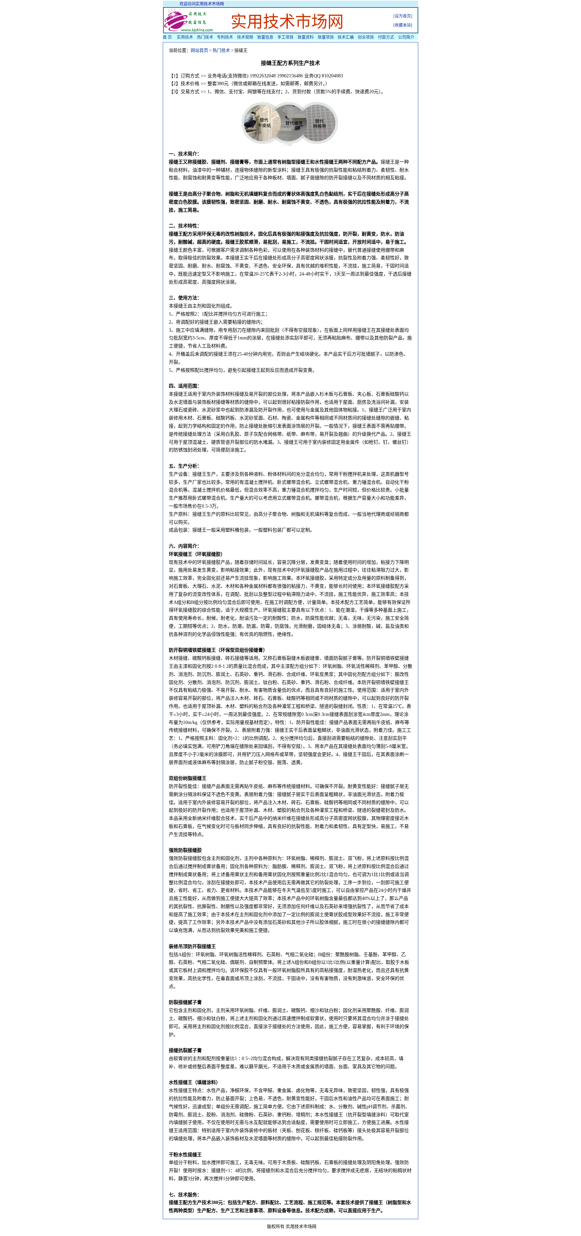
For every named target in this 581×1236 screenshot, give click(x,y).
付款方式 (386, 37)
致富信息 (265, 37)
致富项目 (326, 37)
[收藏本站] (402, 25)
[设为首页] (402, 16)
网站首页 (199, 50)
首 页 (167, 37)
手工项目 (285, 37)
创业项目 (366, 37)
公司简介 (406, 37)
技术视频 (245, 37)
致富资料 (306, 37)
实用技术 (185, 37)
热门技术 (205, 37)
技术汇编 (346, 37)
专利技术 (225, 37)
